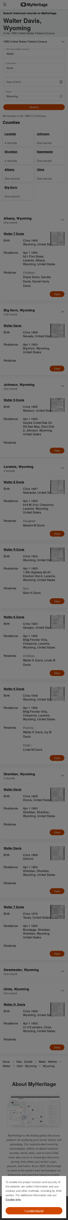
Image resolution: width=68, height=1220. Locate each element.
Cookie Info (13, 1199)
